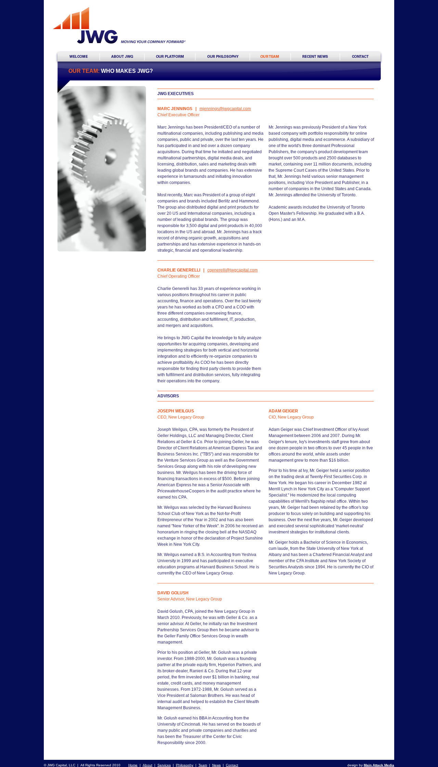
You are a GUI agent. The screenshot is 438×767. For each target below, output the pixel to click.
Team (202, 765)
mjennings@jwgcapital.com (225, 108)
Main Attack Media (379, 765)
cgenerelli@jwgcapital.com (232, 270)
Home (133, 765)
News (216, 765)
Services (164, 765)
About (147, 765)
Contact (232, 765)
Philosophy (184, 765)
